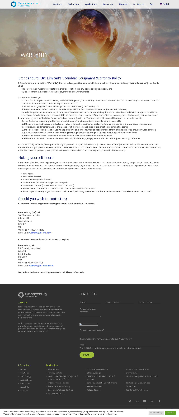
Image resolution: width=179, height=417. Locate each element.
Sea (152, 4)
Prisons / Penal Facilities (58, 383)
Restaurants (53, 369)
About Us (123, 4)
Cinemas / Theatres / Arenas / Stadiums (101, 378)
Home (23, 369)
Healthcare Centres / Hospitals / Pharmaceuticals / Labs (63, 378)
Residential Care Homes (137, 390)
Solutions (57, 4)
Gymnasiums (132, 373)
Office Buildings (94, 373)
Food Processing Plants (97, 369)
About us (22, 302)
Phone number (145, 302)
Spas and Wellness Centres (60, 390)
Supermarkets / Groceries (137, 369)
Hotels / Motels (55, 373)
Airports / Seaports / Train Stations (141, 376)
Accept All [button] (170, 413)
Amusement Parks (56, 393)
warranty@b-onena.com (41, 265)
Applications (91, 4)
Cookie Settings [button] (156, 413)
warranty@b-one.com (40, 232)
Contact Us (138, 4)
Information (24, 365)
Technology (73, 4)
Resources (108, 4)
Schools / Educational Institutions (102, 383)
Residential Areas (95, 386)
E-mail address (113, 302)
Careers (24, 390)
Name (83, 302)
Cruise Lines (131, 386)
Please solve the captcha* (92, 330)
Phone (83, 345)
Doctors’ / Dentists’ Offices (138, 383)
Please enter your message (88, 310)
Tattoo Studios (94, 390)
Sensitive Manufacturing (59, 386)
